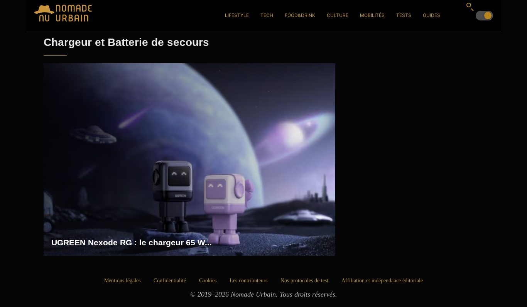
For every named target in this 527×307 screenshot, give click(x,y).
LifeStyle (237, 15)
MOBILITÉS (372, 15)
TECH (266, 15)
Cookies (207, 280)
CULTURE (337, 15)
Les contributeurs (248, 280)
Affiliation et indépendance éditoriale (382, 280)
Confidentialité (170, 280)
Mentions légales (122, 280)
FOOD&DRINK (300, 15)
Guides (431, 15)
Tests (403, 15)
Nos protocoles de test (304, 280)
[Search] (469, 6)
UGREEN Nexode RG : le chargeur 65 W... (131, 242)
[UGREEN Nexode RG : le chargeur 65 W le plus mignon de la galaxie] (189, 159)
